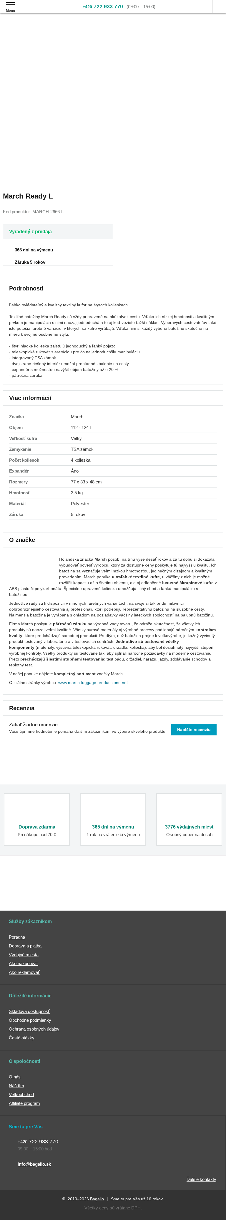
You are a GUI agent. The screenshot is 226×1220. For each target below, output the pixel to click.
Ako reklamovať (24, 972)
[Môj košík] (219, 6)
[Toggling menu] (10, 4)
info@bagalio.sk (34, 1164)
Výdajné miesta (24, 954)
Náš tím (16, 1085)
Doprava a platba (25, 945)
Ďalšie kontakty (201, 1179)
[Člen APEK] (25, 887)
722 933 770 (103, 6)
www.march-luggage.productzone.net (93, 682)
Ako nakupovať (23, 963)
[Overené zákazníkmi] (88, 887)
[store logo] (39, 11)
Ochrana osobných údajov (34, 1028)
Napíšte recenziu (194, 729)
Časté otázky (21, 1037)
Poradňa (17, 937)
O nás (15, 1076)
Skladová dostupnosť (29, 1011)
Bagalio (97, 1199)
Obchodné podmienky (30, 1020)
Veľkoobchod (21, 1094)
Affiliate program (24, 1103)
